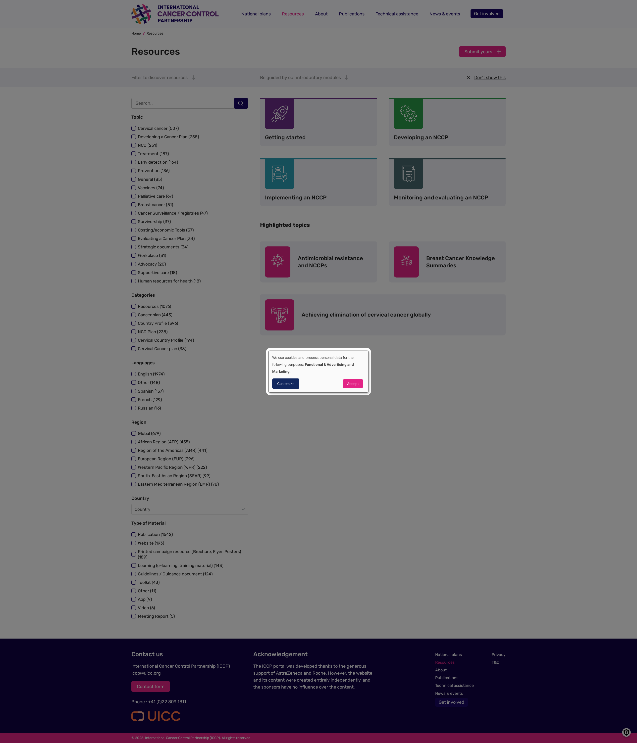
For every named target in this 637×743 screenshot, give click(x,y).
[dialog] (318, 371)
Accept (353, 383)
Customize (285, 383)
